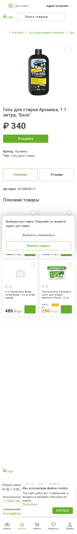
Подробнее (30, 504)
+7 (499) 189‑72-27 (15, 501)
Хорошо (62, 510)
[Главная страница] (5, 33)
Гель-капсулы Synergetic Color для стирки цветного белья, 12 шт (57, 294)
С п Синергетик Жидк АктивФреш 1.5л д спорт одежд (20, 294)
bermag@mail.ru (14, 513)
